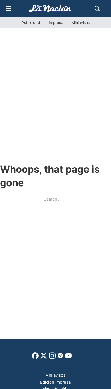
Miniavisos (81, 22)
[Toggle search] (97, 8)
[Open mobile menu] (8, 8)
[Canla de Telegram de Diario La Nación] (60, 357)
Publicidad (31, 22)
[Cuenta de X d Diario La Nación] (43, 357)
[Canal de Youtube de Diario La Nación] (68, 357)
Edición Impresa (55, 382)
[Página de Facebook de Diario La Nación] (35, 357)
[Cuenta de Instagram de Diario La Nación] (52, 357)
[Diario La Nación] (50, 8)
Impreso (56, 22)
